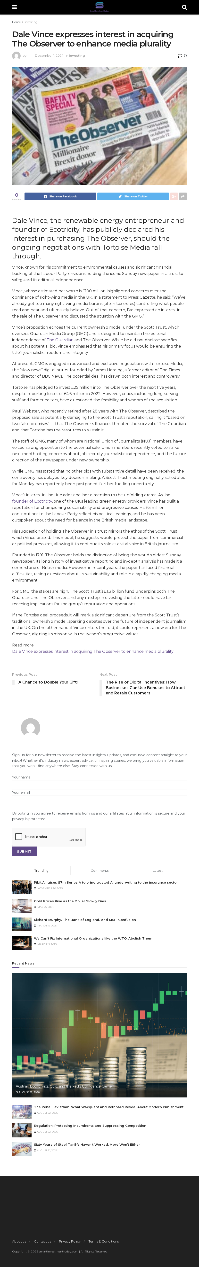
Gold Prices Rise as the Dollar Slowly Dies (70, 901)
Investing (31, 22)
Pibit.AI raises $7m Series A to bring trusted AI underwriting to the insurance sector (106, 882)
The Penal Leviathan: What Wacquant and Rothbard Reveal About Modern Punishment (108, 1107)
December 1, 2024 (49, 55)
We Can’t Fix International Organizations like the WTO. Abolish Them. (93, 938)
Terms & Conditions (104, 1241)
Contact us (42, 1241)
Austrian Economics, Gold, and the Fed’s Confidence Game (64, 1086)
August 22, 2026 (29, 1092)
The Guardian (60, 340)
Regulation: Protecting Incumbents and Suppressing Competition (90, 1125)
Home (16, 22)
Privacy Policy (70, 1241)
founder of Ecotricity (32, 501)
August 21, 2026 (46, 1150)
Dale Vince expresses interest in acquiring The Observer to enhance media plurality (93, 651)
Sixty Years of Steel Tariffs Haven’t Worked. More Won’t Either (87, 1144)
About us (19, 1241)
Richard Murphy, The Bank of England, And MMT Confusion (85, 920)
